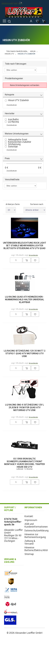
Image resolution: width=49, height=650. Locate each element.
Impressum (30, 520)
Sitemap (29, 554)
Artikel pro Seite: (13, 204)
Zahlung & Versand (29, 542)
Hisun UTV (9, 54)
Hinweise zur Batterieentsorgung (35, 535)
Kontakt (28, 516)
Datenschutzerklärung (36, 530)
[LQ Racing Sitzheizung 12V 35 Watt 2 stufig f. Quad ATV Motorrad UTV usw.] (24, 336)
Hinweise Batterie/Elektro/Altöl (36, 549)
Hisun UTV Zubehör (26, 54)
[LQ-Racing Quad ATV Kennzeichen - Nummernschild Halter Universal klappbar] (24, 282)
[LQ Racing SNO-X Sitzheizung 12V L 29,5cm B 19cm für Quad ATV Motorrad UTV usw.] (24, 390)
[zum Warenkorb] (27, 260)
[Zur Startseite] (24, 18)
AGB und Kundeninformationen (36, 525)
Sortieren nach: (37, 204)
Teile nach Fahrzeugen (16, 51)
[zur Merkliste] (35, 260)
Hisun (32, 51)
